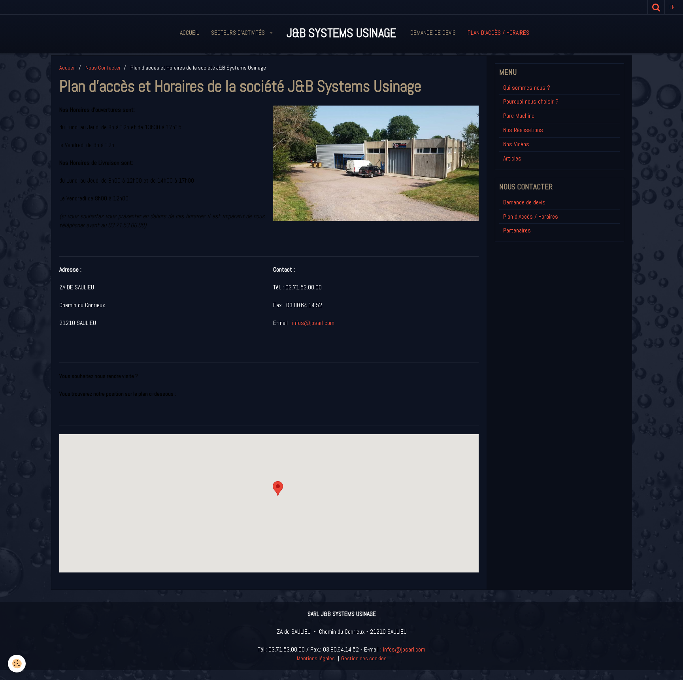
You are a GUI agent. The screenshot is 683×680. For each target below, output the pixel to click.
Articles (512, 158)
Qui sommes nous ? (526, 87)
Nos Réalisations (523, 130)
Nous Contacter (103, 67)
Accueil (189, 32)
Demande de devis (433, 32)
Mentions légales (316, 658)
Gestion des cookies (364, 658)
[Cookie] (17, 663)
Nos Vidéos (516, 144)
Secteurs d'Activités (238, 32)
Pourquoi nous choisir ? (530, 101)
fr (672, 7)
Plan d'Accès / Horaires (530, 216)
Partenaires (517, 230)
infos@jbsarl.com (313, 323)
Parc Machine (518, 115)
